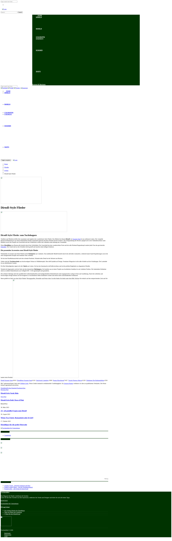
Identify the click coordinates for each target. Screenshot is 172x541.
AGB (5, 536)
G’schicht (39, 39)
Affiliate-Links (24, 383)
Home (6, 164)
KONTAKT (4, 500)
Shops (38, 71)
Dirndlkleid (4, 388)
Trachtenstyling (21, 388)
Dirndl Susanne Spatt (7, 380)
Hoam (39, 15)
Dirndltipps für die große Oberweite (14, 425)
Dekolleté (3, 247)
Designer (39, 50)
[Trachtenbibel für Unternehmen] (10, 428)
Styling (6, 170)
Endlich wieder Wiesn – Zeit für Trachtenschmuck (18, 487)
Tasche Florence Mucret (75, 380)
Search (20, 12)
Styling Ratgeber (12, 388)
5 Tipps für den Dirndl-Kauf (12, 514)
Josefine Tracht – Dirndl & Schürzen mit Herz (17, 485)
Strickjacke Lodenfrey (42, 380)
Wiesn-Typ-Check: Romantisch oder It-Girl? (17, 418)
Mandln (39, 29)
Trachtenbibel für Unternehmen (9, 503)
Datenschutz (7, 535)
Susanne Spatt (77, 239)
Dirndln (39, 17)
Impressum (7, 533)
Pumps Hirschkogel (58, 380)
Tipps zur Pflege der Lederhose (13, 512)
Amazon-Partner (68, 383)
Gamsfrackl (7, 435)
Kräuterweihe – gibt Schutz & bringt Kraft (16, 489)
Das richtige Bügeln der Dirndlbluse (14, 510)
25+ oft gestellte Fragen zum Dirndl (14, 411)
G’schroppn (40, 37)
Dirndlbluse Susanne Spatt (24, 380)
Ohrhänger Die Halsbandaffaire (95, 380)
